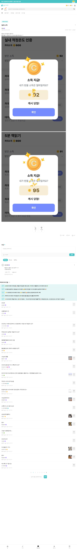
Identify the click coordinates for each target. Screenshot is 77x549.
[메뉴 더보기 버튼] (2, 12)
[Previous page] (31, 472)
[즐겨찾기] (9, 282)
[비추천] (9, 272)
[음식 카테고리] (2, 9)
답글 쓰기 (14, 272)
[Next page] (46, 472)
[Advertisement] (38, 17)
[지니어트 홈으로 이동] (4, 5)
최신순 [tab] (10, 260)
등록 (72, 254)
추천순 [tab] (5, 260)
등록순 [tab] (15, 260)
